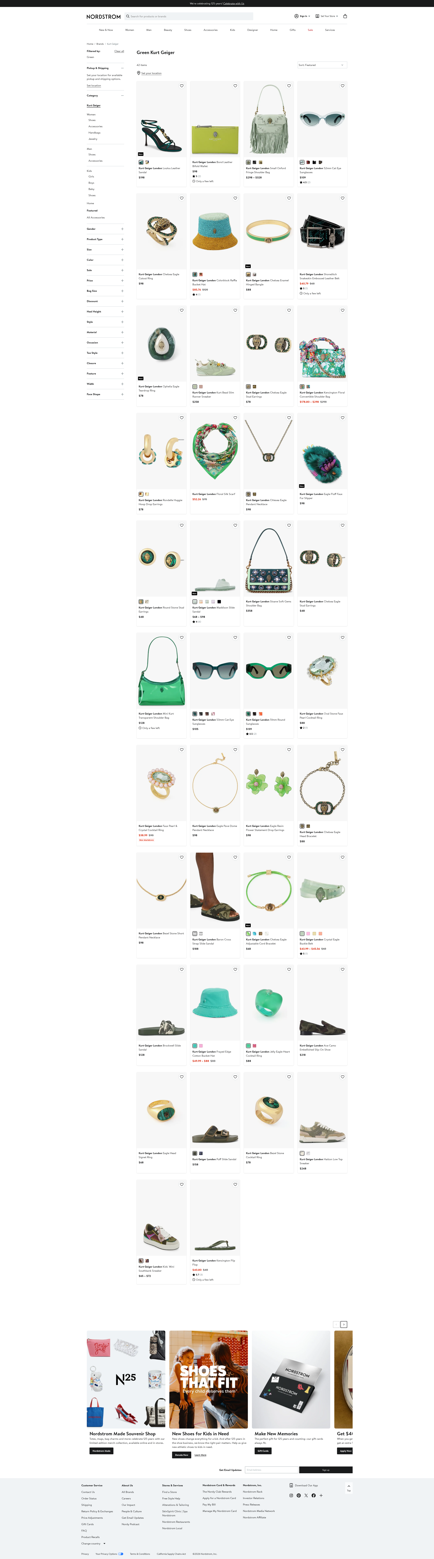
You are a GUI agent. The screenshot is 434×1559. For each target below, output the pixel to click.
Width (90, 384)
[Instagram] (291, 1496)
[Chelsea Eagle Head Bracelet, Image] (322, 783)
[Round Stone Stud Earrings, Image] (161, 559)
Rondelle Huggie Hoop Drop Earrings (160, 502)
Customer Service (91, 1485)
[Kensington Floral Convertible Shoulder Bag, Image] (322, 344)
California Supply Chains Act (171, 1554)
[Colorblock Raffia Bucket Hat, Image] (215, 231)
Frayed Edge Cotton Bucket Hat (211, 1053)
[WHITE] (266, 933)
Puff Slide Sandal (214, 1159)
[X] (306, 1496)
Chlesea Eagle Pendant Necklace (266, 502)
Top (349, 1490)
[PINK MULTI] (201, 601)
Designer (252, 30)
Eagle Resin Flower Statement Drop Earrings (265, 828)
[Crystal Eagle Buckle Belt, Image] (322, 891)
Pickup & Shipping (97, 68)
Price (90, 280)
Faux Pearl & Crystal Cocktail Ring (158, 828)
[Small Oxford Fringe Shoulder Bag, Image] (268, 119)
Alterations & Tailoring (175, 1505)
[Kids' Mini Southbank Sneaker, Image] (161, 1218)
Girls (91, 176)
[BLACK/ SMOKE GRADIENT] (314, 162)
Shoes (187, 30)
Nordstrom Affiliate (254, 1517)
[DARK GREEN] (194, 1153)
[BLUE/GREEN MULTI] (308, 386)
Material (92, 332)
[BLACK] (254, 162)
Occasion (92, 342)
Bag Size (92, 291)
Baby (91, 189)
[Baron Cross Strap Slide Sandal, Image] (215, 891)
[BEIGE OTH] (260, 162)
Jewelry (92, 139)
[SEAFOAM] (302, 933)
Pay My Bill (209, 1504)
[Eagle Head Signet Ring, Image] (161, 1110)
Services (330, 30)
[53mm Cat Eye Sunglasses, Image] (215, 671)
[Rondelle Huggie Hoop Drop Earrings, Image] (161, 451)
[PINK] (201, 1045)
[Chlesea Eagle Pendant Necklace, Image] (268, 451)
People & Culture (132, 1511)
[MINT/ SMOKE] (302, 162)
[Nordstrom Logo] (103, 17)
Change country (90, 1543)
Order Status (89, 1498)
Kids (232, 30)
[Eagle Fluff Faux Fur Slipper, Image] (322, 451)
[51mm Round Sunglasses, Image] (268, 671)
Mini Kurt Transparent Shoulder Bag (156, 715)
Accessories (211, 30)
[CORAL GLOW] (201, 274)
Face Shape (93, 394)
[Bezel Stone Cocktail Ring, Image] (268, 1110)
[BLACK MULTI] (147, 1260)
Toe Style (92, 353)
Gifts (293, 30)
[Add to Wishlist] (182, 86)
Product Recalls (90, 1537)
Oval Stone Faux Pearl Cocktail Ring (321, 715)
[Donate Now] (208, 1380)
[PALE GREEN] (248, 162)
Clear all (119, 51)
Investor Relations (253, 1498)
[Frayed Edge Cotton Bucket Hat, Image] (215, 1003)
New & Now (106, 30)
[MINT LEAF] (194, 274)
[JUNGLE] (248, 714)
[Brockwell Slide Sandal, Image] (161, 1003)
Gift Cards (263, 1451)
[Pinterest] (299, 1496)
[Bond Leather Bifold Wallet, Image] (215, 119)
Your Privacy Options (106, 1554)
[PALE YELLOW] (314, 933)
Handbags (94, 132)
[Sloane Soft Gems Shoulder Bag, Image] (268, 559)
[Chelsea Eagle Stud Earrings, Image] (268, 344)
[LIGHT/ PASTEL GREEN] (194, 386)
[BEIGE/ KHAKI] (194, 933)
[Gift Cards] (291, 1380)
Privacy (85, 1554)
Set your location (151, 73)
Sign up (325, 1469)
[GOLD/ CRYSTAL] (147, 494)
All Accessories (96, 217)
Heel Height (94, 311)
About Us (127, 1485)
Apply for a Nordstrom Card (219, 1498)
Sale (310, 30)
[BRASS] (254, 386)
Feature (91, 373)
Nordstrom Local (172, 1528)
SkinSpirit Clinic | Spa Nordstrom (175, 1513)
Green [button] (90, 57)
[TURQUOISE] (254, 933)
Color (90, 260)
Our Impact (128, 1505)
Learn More (200, 1455)
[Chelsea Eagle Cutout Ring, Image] (161, 231)
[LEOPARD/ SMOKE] (320, 162)
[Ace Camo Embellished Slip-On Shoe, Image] (322, 1003)
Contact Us (88, 1492)
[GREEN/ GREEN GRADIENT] (194, 714)
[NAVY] (201, 1153)
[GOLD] (147, 162)
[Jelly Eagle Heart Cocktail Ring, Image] (268, 1003)
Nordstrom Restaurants (176, 1522)
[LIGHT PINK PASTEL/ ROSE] (213, 714)
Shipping (86, 1505)
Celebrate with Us (233, 3)
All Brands (128, 1492)
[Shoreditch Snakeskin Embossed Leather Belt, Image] (322, 231)
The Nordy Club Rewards (217, 1491)
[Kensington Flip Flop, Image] (215, 1218)
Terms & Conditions (140, 1554)
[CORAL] (320, 933)
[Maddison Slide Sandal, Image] (215, 559)
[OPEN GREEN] (141, 162)
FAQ (84, 1530)
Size (89, 249)
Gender (91, 229)
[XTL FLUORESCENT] (260, 714)
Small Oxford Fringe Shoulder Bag (266, 170)
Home (273, 30)
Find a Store (169, 1492)
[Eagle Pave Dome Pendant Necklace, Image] (215, 783)
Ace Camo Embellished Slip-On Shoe (318, 1047)
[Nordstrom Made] (126, 1380)
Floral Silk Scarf (213, 494)
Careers (126, 1498)
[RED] (308, 162)
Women (129, 30)
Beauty (168, 30)
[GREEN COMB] (302, 386)
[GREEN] (248, 274)
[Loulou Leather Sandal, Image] (161, 119)
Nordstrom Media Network (259, 1511)
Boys (91, 183)
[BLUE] (207, 601)
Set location (94, 85)
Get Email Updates (133, 1518)
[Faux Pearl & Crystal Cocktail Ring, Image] (161, 783)
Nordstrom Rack (252, 1491)
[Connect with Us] (321, 1496)
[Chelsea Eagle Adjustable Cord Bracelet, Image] (268, 891)
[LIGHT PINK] (254, 274)
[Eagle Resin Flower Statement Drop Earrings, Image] (268, 783)
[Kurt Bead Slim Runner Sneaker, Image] (215, 344)
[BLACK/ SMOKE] (201, 714)
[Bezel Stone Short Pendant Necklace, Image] (161, 891)
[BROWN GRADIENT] (207, 714)
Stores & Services (172, 1485)
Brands (100, 44)
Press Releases (251, 1504)
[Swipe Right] (343, 1324)
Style (90, 322)
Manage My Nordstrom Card (220, 1511)
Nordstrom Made (101, 1451)
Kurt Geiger (94, 105)
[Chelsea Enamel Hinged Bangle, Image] (268, 231)
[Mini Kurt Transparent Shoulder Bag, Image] (161, 671)
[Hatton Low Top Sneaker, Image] (322, 1110)
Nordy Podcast (130, 1524)
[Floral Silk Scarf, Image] (215, 451)
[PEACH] (201, 386)
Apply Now (346, 1451)
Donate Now (181, 1455)
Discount (92, 301)
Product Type (94, 239)
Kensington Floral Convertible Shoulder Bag (322, 394)
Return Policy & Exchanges (97, 1511)
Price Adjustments (92, 1518)
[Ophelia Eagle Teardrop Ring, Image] (161, 344)
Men (149, 30)
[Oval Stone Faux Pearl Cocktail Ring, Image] (322, 671)
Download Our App (306, 1485)
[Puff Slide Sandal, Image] (215, 1110)
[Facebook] (314, 1496)
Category (92, 95)
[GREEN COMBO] (141, 1260)
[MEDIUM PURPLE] (213, 601)
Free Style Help (171, 1498)
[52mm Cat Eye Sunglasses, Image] (322, 119)
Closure (91, 363)
